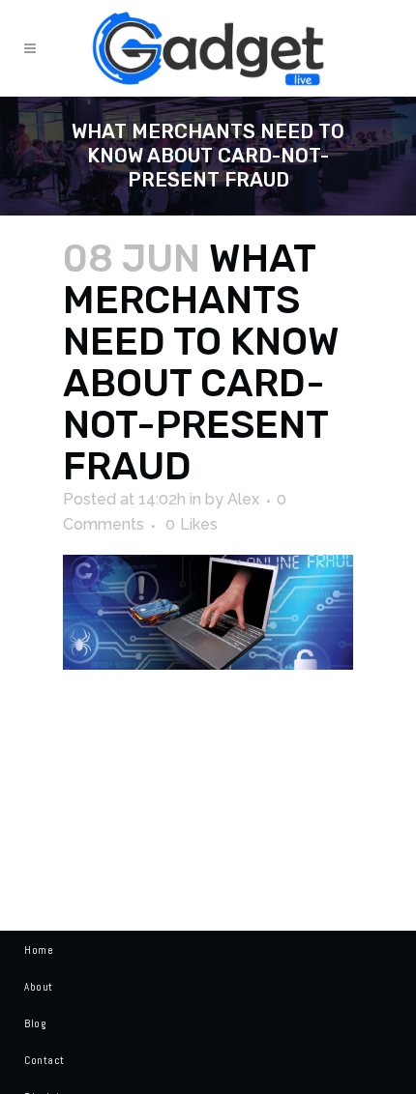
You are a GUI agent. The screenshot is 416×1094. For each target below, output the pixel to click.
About (38, 986)
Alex (243, 499)
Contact (44, 1060)
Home (38, 950)
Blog (34, 1023)
